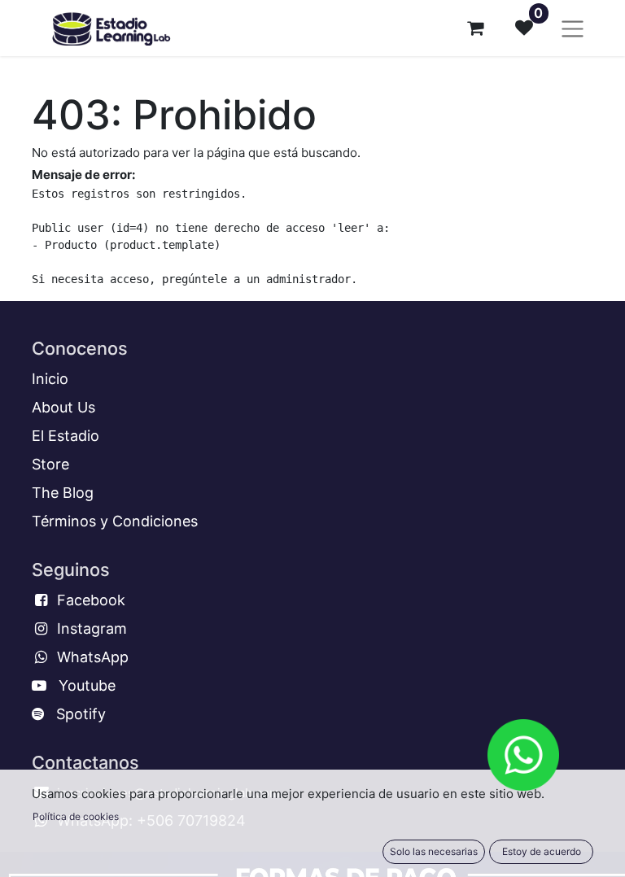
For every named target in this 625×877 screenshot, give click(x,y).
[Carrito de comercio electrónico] (475, 28)
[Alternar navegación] (572, 28)
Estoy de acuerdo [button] (541, 851)
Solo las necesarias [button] (434, 851)
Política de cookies (76, 816)
